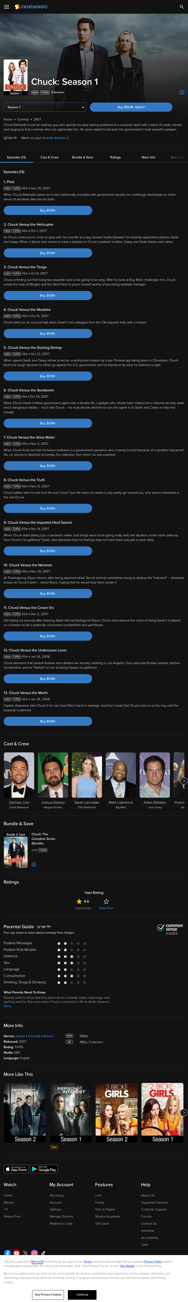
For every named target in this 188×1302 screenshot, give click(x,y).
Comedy (34, 1036)
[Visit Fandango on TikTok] (43, 1253)
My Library (57, 1195)
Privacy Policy (153, 1262)
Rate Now (106, 908)
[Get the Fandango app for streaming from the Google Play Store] (44, 1169)
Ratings (115, 157)
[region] (94, 1278)
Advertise (147, 1231)
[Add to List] (182, 92)
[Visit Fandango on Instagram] (34, 1253)
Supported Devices (154, 1202)
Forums (146, 1216)
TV (6, 1209)
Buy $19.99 (139, 107)
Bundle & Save (82, 157)
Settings (55, 1209)
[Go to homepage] (31, 6)
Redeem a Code (61, 1224)
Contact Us (149, 1224)
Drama (48, 1036)
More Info (148, 157)
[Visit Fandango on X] (25, 1253)
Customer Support (153, 1209)
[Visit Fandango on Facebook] (7, 1253)
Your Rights (127, 1266)
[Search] (182, 6)
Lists (98, 1195)
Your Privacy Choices (48, 1295)
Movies (9, 1202)
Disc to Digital (105, 1209)
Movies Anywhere (107, 1216)
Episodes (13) (16, 157)
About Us (147, 1195)
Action (20, 1036)
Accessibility (149, 1238)
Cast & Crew (49, 157)
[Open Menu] (6, 7)
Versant (37, 1262)
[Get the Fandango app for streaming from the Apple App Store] (16, 1169)
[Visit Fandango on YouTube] (16, 1253)
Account (55, 1202)
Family (99, 1202)
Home (8, 1195)
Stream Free (12, 1216)
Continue (82, 1295)
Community (83, 908)
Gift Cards (102, 1224)
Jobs (144, 1245)
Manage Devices (61, 1216)
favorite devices (53, 138)
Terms (88, 1262)
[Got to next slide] (184, 781)
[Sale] (71, 1113)
